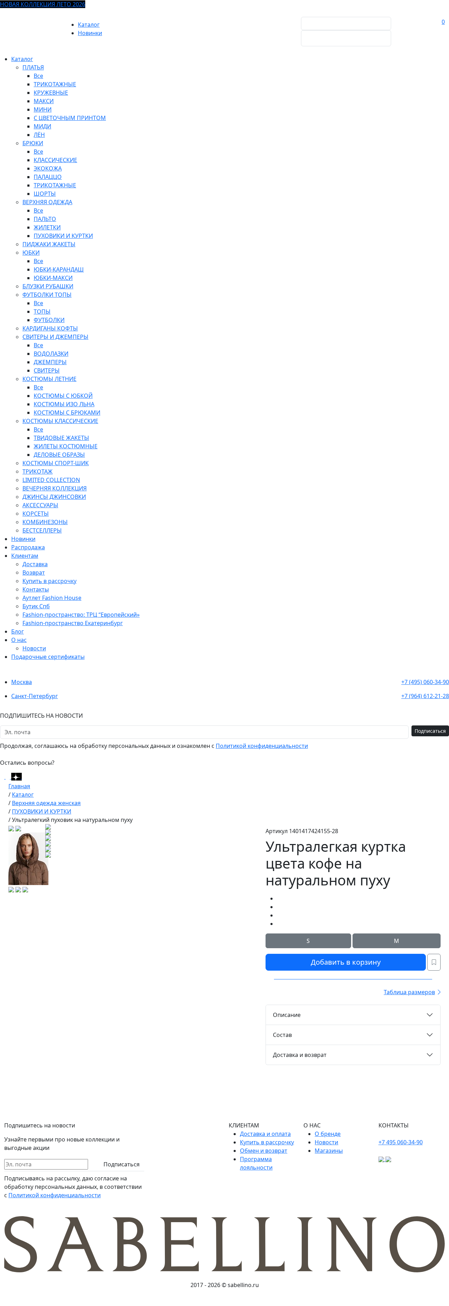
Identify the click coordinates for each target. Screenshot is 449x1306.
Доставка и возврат (300, 1055)
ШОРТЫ (45, 193)
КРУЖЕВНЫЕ (51, 92)
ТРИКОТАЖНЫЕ (55, 84)
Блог (17, 631)
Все (38, 76)
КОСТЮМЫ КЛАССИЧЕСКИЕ (60, 421)
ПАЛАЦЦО (48, 177)
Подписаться (430, 731)
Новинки (90, 33)
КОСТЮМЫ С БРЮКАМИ (67, 412)
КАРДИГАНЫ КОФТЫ (50, 328)
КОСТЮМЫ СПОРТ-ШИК (55, 463)
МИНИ (43, 109)
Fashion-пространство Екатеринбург (72, 623)
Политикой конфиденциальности (262, 746)
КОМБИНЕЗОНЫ (45, 522)
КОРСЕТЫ (35, 513)
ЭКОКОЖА (48, 168)
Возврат (33, 572)
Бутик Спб (36, 606)
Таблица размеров (409, 992)
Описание (287, 1015)
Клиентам (24, 556)
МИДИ (42, 126)
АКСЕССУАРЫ (40, 505)
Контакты (35, 589)
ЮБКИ (31, 252)
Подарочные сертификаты (48, 657)
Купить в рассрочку (49, 581)
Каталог (89, 24)
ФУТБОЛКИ (49, 320)
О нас (19, 640)
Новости (34, 648)
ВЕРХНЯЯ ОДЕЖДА (47, 202)
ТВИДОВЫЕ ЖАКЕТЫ (61, 438)
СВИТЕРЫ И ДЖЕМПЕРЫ (55, 337)
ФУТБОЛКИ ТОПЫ (47, 295)
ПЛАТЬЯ (33, 67)
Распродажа (28, 547)
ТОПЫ (42, 311)
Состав (282, 1035)
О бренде (328, 1134)
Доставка (35, 564)
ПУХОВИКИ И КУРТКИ (63, 236)
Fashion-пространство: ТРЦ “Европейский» (81, 614)
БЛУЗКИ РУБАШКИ (47, 286)
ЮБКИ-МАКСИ (53, 278)
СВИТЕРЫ (47, 370)
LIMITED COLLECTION (51, 480)
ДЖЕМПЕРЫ (50, 362)
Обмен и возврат (263, 1150)
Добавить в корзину (346, 962)
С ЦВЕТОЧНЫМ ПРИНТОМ (70, 118)
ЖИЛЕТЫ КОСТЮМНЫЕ (66, 446)
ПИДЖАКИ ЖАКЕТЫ (48, 244)
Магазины (329, 1150)
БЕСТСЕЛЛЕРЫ (42, 530)
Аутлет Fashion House (51, 598)
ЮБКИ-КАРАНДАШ (59, 269)
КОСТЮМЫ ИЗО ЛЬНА (64, 404)
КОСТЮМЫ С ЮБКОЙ (63, 396)
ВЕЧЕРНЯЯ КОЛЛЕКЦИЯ (54, 488)
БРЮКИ (32, 143)
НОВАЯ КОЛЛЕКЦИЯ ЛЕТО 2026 (42, 4)
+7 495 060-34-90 (400, 1142)
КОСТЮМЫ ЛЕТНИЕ (49, 379)
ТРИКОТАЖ (37, 471)
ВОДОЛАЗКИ (51, 353)
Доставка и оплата (265, 1134)
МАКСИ (44, 101)
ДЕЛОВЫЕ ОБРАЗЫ (59, 454)
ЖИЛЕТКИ (47, 227)
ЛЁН (39, 135)
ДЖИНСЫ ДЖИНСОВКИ (54, 497)
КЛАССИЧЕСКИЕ (55, 160)
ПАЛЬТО (45, 219)
